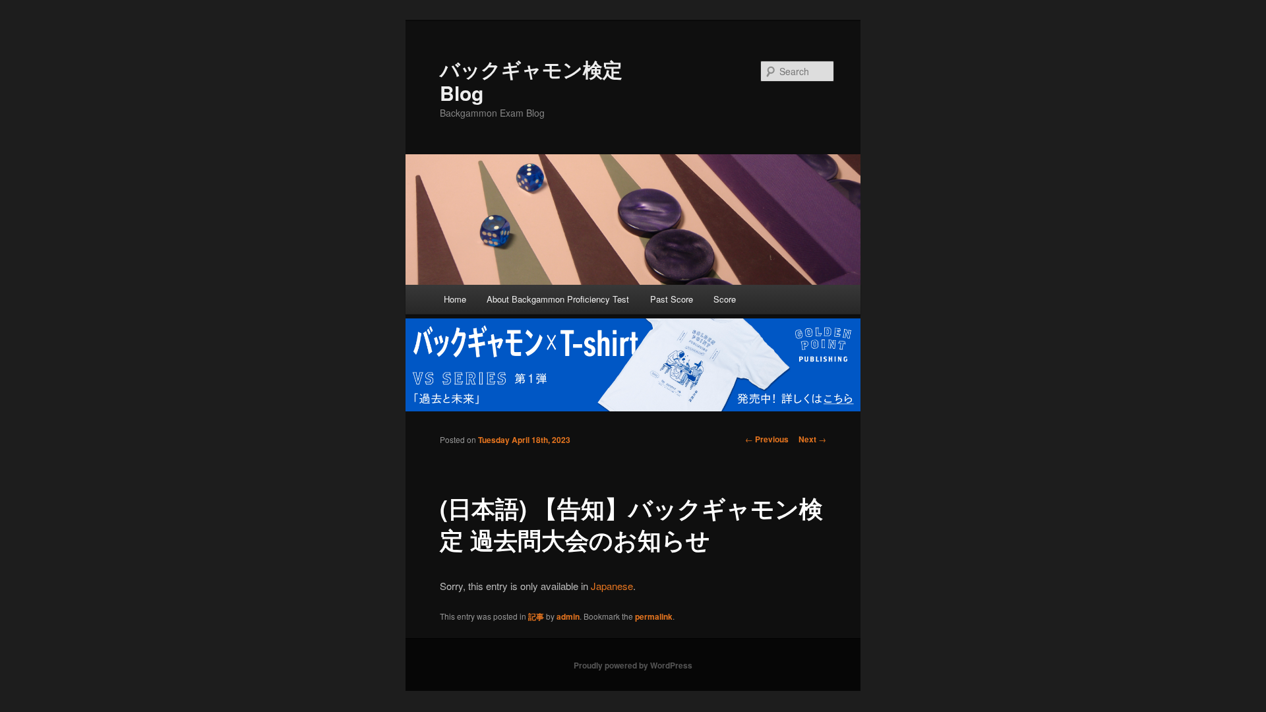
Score (724, 299)
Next (812, 439)
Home (455, 299)
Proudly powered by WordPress (633, 665)
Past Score (671, 299)
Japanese (612, 586)
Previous (767, 439)
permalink (654, 616)
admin (568, 616)
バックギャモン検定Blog (531, 81)
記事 (536, 616)
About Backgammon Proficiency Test (558, 299)
